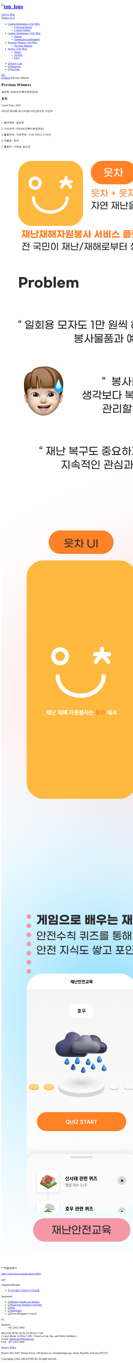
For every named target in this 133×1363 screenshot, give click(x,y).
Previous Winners (23, 45)
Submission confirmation (27, 39)
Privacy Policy (8, 1347)
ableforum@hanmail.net (21, 1339)
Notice (17, 52)
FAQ (16, 58)
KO (3, 75)
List (3, 1279)
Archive (18, 55)
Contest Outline (22, 30)
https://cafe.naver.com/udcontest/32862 (21, 1273)
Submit (18, 36)
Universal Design (23, 27)
